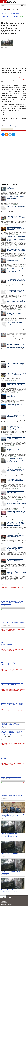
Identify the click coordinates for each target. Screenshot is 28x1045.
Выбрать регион (4, 902)
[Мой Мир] (13, 134)
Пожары (14, 16)
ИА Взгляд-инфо (14, 126)
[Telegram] (10, 134)
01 (24, 80)
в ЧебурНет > (22, 16)
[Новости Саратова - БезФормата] (8, 1)
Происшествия (5, 16)
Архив (10, 13)
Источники (16, 13)
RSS (11, 904)
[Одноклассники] (6, 134)
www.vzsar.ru (6, 47)
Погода (23, 13)
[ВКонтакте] (3, 134)
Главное (3, 13)
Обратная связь (4, 901)
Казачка (21, 77)
